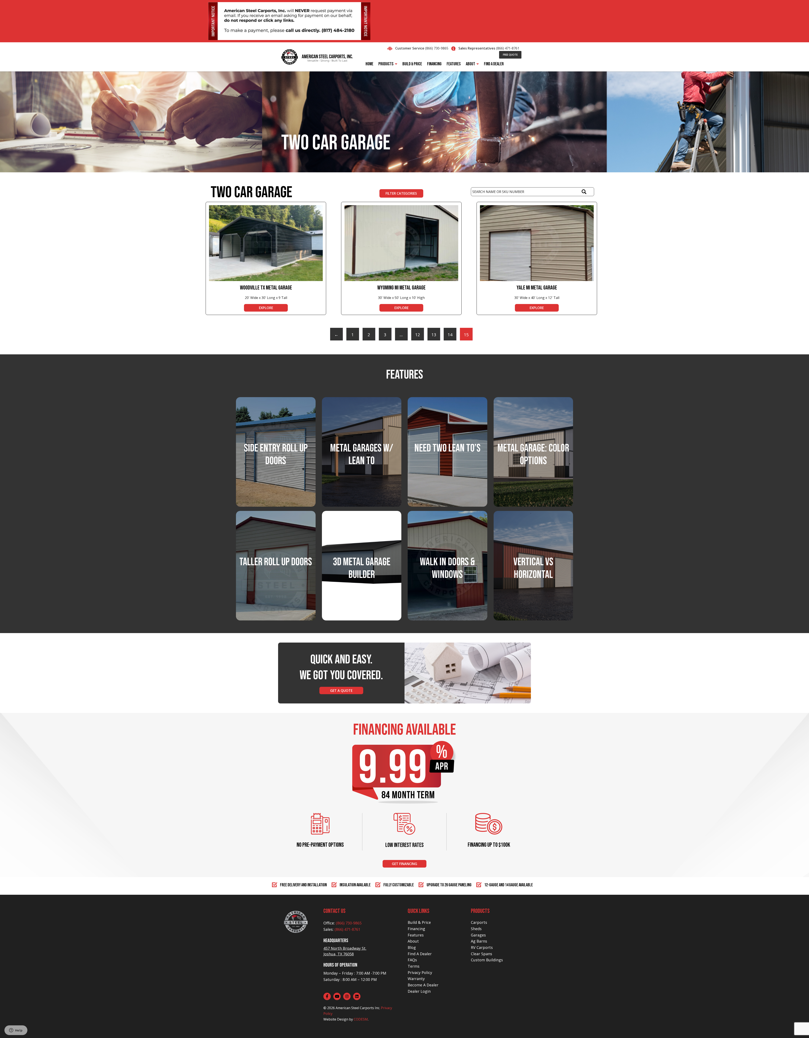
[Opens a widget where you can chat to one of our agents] (15, 1030)
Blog (412, 947)
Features (416, 935)
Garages (478, 935)
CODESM (361, 1019)
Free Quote (510, 54)
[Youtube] (337, 996)
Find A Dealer (420, 953)
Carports (479, 922)
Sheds (476, 928)
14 (450, 335)
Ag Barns (479, 941)
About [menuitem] (470, 64)
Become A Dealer (423, 984)
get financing (404, 863)
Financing (416, 928)
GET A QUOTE (341, 690)
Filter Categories (401, 193)
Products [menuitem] (386, 64)
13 (433, 335)
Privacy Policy (420, 972)
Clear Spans (481, 953)
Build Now (361, 581)
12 (417, 335)
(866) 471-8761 (507, 48)
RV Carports (482, 947)
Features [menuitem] (454, 64)
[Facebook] (327, 996)
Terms (413, 966)
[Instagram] (347, 996)
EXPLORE (266, 307)
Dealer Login (419, 991)
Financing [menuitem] (434, 64)
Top (799, 1028)
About (413, 941)
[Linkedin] (356, 996)
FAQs (412, 959)
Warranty (416, 978)
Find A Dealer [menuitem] (494, 64)
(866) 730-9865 (436, 48)
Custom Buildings (487, 959)
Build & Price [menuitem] (412, 64)
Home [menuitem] (369, 64)
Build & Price (419, 922)
